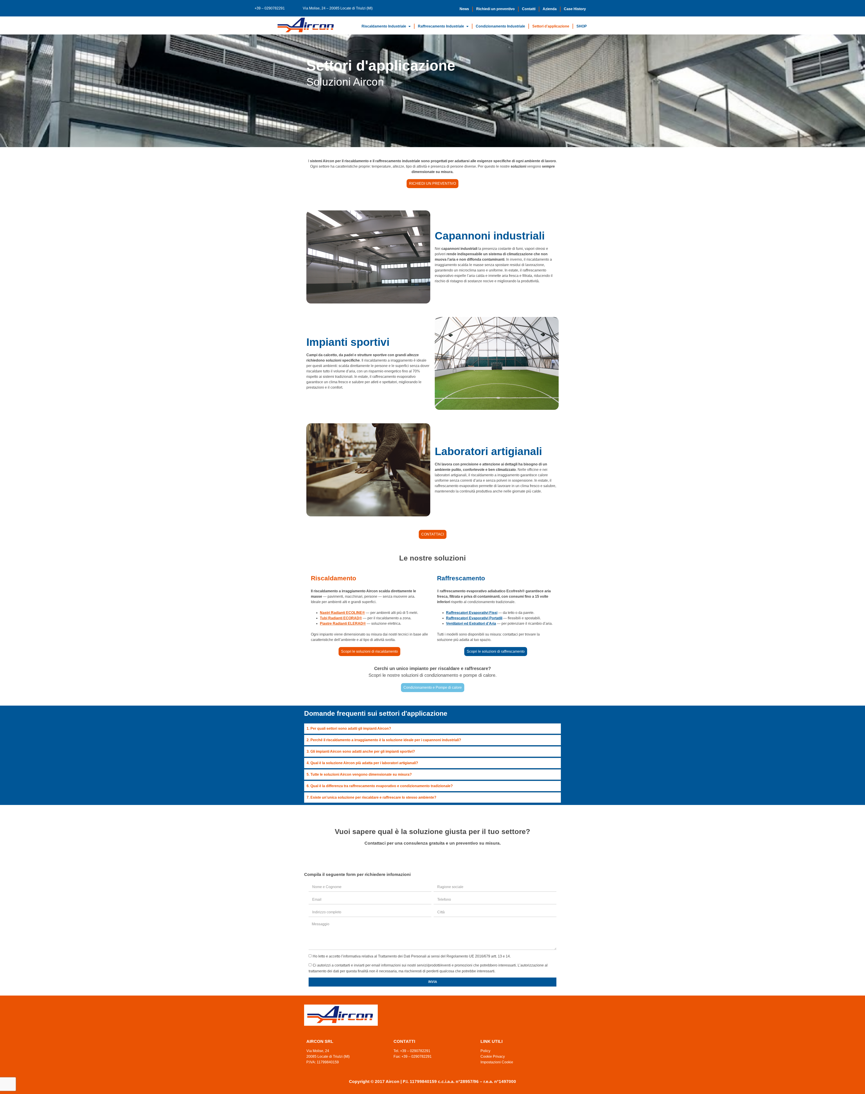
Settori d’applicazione (550, 26)
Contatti (528, 9)
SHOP (581, 26)
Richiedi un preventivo (495, 9)
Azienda (550, 9)
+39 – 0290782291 (270, 8)
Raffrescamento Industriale (441, 26)
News (464, 9)
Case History (575, 9)
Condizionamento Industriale (500, 26)
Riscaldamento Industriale (384, 26)
